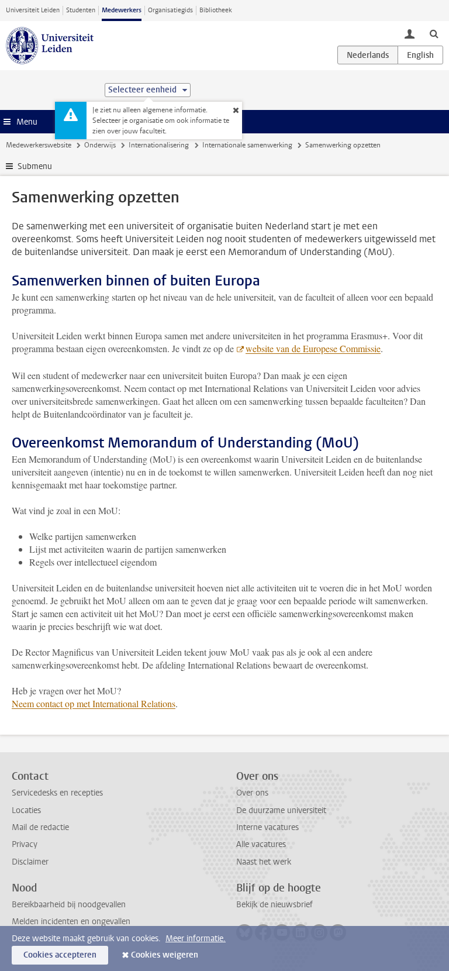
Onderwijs (100, 145)
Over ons (252, 792)
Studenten (80, 10)
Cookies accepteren (59, 954)
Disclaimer (30, 861)
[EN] (420, 55)
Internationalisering (159, 145)
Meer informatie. (195, 938)
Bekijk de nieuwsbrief (274, 904)
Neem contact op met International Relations (93, 703)
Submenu (35, 166)
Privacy (24, 844)
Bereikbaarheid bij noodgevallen (69, 904)
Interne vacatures (267, 827)
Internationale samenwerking (247, 145)
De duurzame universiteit (281, 810)
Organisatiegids (170, 10)
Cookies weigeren (164, 954)
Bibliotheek (215, 10)
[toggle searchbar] (433, 33)
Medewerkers (121, 10)
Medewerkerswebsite (38, 145)
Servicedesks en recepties (57, 792)
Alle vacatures (261, 844)
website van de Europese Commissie (313, 348)
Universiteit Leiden (33, 10)
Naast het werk (263, 861)
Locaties (26, 810)
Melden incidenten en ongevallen (71, 921)
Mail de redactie (40, 827)
